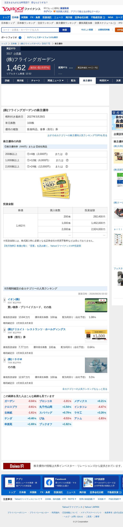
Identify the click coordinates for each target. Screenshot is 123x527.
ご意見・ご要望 (92, 516)
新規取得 (64, 8)
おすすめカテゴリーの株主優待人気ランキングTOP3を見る (77, 135)
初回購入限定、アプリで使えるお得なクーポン (78, 11)
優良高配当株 (85, 23)
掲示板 (69, 17)
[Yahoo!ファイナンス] (21, 8)
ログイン (48, 11)
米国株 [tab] (101, 499)
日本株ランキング (26, 23)
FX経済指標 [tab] (114, 499)
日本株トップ (8, 23)
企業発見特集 (104, 30)
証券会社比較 (81, 17)
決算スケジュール (104, 23)
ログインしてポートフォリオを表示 (42, 37)
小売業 (17, 53)
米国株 (24, 17)
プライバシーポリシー (17, 512)
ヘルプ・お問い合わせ (73, 516)
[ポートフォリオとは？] (20, 37)
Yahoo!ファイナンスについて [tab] (27, 499)
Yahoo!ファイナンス (72, 507)
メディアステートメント (91, 512)
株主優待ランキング (66, 23)
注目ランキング (45, 23)
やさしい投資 (87, 30)
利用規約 (55, 512)
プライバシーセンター (39, 512)
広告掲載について (70, 512)
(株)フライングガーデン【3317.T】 (35, 43)
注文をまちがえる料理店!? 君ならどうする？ (26, 2)
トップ (6, 17)
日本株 (15, 17)
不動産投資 (96, 17)
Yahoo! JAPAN (92, 507)
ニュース (58, 17)
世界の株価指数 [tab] (86, 499)
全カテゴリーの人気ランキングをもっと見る (84, 389)
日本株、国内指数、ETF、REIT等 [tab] (59, 499)
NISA (110, 17)
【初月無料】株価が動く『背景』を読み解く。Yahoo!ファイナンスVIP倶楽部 (42, 246)
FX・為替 (35, 17)
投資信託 (47, 17)
